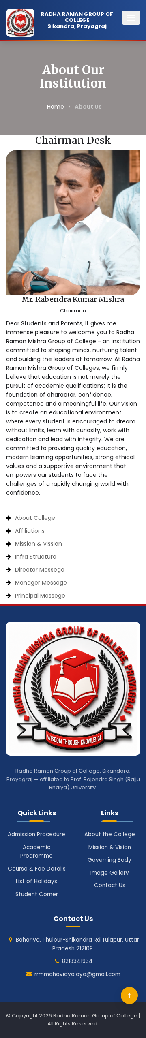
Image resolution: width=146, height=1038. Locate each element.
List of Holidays (36, 881)
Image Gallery (109, 873)
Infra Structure (35, 557)
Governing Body (109, 860)
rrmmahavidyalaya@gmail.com (77, 974)
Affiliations (30, 531)
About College (35, 518)
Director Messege (39, 570)
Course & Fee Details (37, 869)
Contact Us (109, 885)
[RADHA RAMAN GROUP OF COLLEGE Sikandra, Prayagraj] (3, 20)
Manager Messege (41, 583)
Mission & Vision (109, 847)
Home (55, 106)
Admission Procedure (36, 834)
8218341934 (77, 961)
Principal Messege (40, 596)
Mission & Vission (38, 544)
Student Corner (36, 894)
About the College (109, 834)
